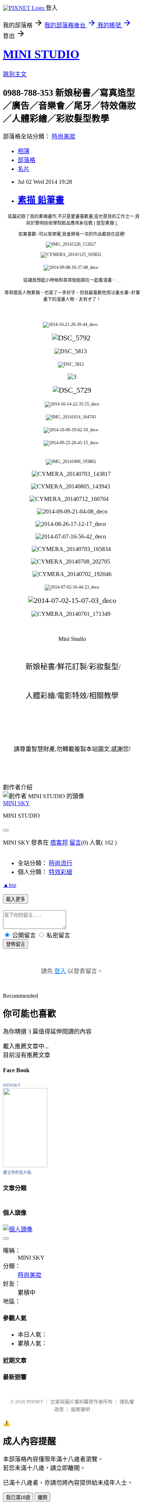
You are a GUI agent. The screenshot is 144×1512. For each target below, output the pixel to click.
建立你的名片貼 (17, 1172)
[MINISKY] (25, 1165)
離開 (42, 1497)
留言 (75, 842)
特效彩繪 (60, 872)
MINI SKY (16, 803)
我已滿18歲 (18, 1497)
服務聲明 (80, 1409)
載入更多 (15, 899)
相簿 (24, 151)
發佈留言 (15, 944)
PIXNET (35, 1401)
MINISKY (12, 1085)
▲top (9, 885)
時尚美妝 (63, 136)
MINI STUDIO (41, 54)
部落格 (26, 160)
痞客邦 (59, 842)
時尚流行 (60, 863)
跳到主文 (15, 74)
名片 (24, 169)
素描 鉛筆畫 (41, 200)
